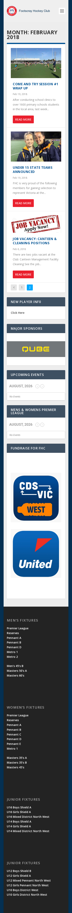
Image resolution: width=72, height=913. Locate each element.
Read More (23, 119)
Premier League (17, 628)
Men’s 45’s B (15, 666)
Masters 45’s (15, 767)
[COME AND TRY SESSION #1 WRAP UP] (36, 63)
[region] (36, 349)
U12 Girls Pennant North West (28, 885)
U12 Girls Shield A (19, 876)
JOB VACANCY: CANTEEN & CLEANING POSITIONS (35, 241)
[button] (36, 349)
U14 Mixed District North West (28, 831)
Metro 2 (12, 657)
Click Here (17, 313)
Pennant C (14, 734)
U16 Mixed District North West (28, 817)
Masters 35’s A (17, 758)
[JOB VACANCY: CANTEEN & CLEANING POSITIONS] (36, 224)
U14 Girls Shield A (19, 826)
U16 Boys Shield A (19, 807)
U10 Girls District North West (27, 894)
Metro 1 (12, 652)
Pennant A (14, 638)
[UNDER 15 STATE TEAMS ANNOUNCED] (36, 146)
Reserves (13, 633)
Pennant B (14, 642)
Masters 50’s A (17, 671)
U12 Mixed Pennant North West (29, 880)
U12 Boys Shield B (19, 871)
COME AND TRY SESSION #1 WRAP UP (35, 86)
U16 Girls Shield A (19, 812)
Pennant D (14, 647)
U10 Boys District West (22, 890)
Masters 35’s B (17, 762)
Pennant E (14, 744)
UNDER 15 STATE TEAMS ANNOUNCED (32, 169)
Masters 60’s (15, 675)
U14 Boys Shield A (19, 821)
